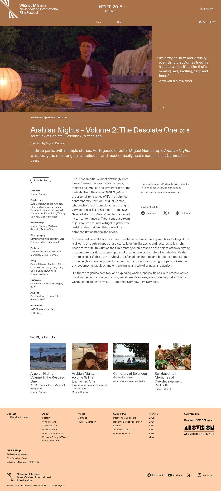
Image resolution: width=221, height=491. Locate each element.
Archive (153, 413)
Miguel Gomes (55, 143)
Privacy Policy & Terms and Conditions (55, 439)
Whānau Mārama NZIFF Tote (23, 462)
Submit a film (192, 413)
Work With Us (49, 425)
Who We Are (49, 421)
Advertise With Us (123, 429)
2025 (151, 417)
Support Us (119, 413)
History (46, 417)
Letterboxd (36, 313)
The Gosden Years (17, 458)
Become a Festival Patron (127, 421)
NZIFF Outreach (87, 421)
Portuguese (149, 187)
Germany (155, 184)
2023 (152, 425)
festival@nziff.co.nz (18, 417)
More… (152, 437)
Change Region (57, 485)
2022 (151, 429)
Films (97, 22)
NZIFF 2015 (60, 117)
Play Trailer (40, 180)
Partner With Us (122, 433)
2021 (151, 433)
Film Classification (52, 433)
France (145, 184)
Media (81, 413)
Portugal (167, 184)
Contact (11, 413)
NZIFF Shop (14, 450)
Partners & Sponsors (124, 417)
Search (121, 22)
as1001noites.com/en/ (42, 309)
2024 (152, 421)
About (45, 413)
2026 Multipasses (17, 454)
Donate (117, 425)
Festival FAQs (50, 429)
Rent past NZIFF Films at (198, 420)
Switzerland (180, 184)
